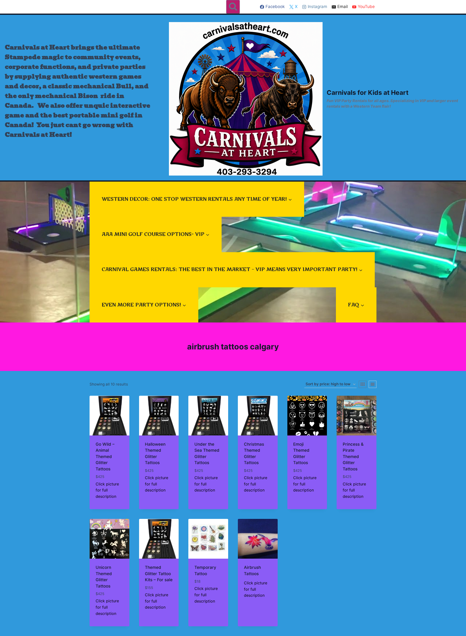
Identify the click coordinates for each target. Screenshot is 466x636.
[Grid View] (362, 384)
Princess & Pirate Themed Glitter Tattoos (353, 456)
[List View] (372, 384)
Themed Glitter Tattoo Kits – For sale (159, 573)
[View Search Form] (233, 7)
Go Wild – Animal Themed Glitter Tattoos (105, 456)
